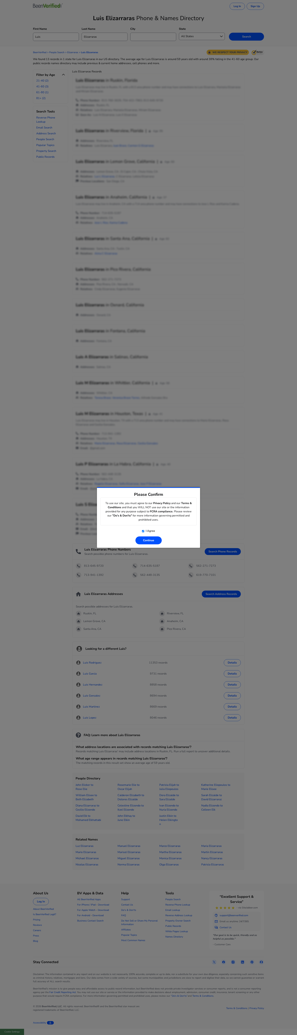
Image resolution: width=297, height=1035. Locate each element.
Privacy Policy (161, 503)
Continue (148, 540)
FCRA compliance (161, 511)
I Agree (150, 531)
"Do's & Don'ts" (122, 516)
